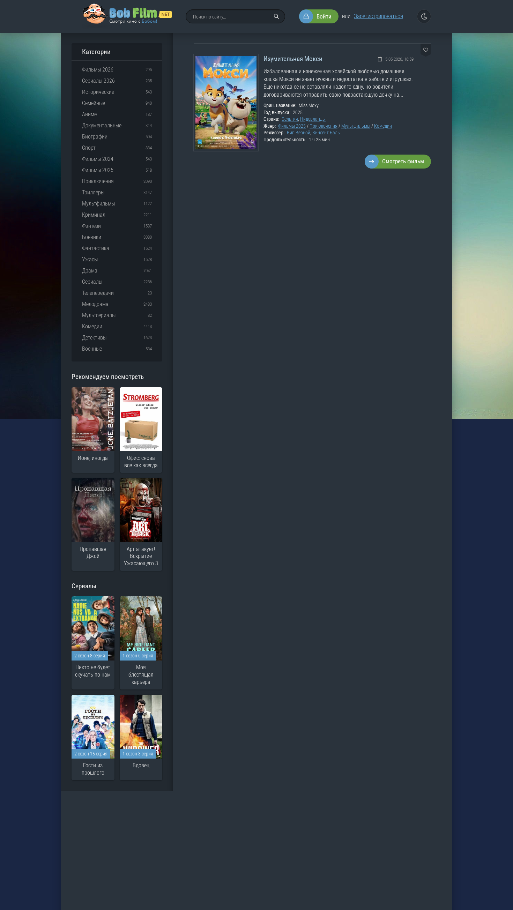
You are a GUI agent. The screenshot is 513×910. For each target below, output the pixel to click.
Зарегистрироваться (378, 16)
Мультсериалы (99, 315)
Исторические (98, 92)
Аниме (89, 114)
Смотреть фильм (403, 161)
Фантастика (95, 248)
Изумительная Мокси (292, 59)
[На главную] (127, 16)
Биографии (94, 136)
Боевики (91, 237)
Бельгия (290, 119)
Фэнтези (91, 226)
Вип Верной (298, 132)
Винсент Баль (326, 132)
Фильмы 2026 (97, 69)
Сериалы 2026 (98, 80)
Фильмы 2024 (97, 159)
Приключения (323, 126)
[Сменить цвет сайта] (424, 16)
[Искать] (276, 16)
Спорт (89, 147)
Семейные (93, 103)
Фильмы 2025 (292, 126)
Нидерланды (313, 119)
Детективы (94, 337)
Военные (92, 348)
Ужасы (90, 259)
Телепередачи (98, 293)
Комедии (383, 126)
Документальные (101, 125)
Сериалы (92, 281)
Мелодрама (95, 304)
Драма (89, 270)
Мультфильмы (355, 126)
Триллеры (93, 192)
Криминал (93, 214)
